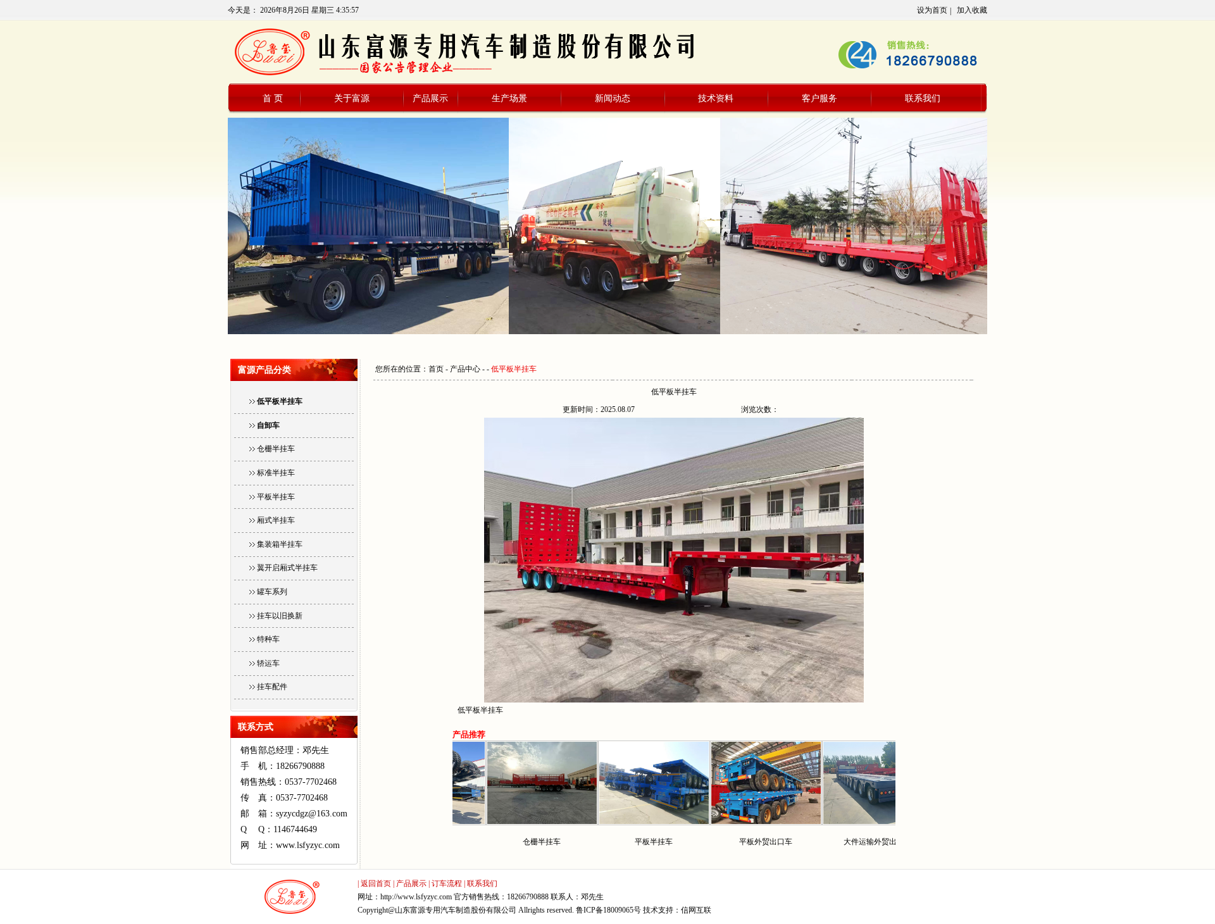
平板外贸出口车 (718, 841)
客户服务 (819, 98)
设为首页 (932, 10)
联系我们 (922, 98)
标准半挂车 (276, 472)
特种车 (268, 639)
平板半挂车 (276, 496)
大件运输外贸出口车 (831, 841)
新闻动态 (612, 98)
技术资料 (715, 98)
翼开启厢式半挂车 (287, 567)
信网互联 (696, 910)
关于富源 (352, 98)
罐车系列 (272, 591)
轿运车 (268, 663)
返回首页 (376, 883)
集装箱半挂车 (279, 544)
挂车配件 (272, 686)
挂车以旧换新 (279, 615)
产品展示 (430, 98)
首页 (436, 369)
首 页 (273, 98)
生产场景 (509, 98)
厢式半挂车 (276, 520)
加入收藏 (972, 10)
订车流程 (447, 883)
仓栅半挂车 (276, 448)
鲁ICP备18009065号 (608, 910)
